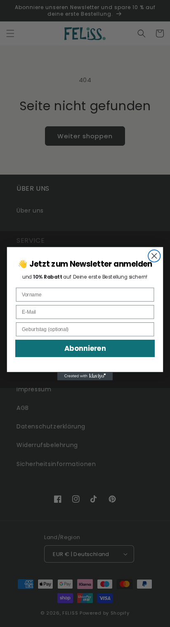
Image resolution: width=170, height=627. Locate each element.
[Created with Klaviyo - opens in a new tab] (85, 376)
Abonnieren (85, 348)
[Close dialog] (154, 256)
